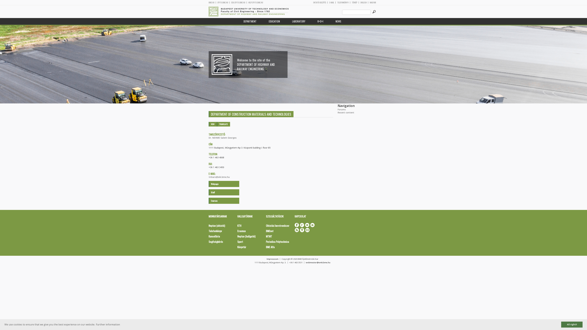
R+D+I (320, 21)
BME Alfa (270, 247)
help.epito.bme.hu (255, 3)
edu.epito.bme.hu (238, 3)
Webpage (214, 183)
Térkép (354, 3)
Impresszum (272, 259)
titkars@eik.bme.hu (219, 177)
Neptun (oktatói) (217, 225)
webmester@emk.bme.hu (318, 262)
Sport (240, 242)
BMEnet (269, 231)
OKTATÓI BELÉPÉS (319, 3)
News (338, 21)
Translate (223, 124)
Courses (214, 200)
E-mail (331, 3)
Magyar (373, 3)
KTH (239, 225)
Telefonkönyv (343, 3)
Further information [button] (108, 324)
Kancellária (214, 236)
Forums (342, 109)
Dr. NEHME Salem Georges (222, 137)
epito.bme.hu (223, 3)
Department (250, 21)
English (363, 3)
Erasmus (241, 231)
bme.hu (211, 3)
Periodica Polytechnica (277, 242)
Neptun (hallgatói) (246, 236)
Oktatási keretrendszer (277, 225)
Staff (213, 192)
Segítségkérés (216, 242)
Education (274, 21)
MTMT (269, 236)
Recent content (346, 112)
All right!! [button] (572, 324)
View (212, 124)
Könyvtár (241, 247)
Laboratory (298, 21)
